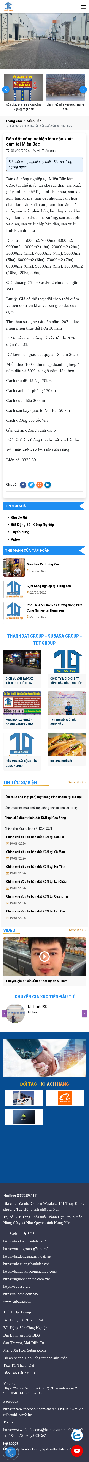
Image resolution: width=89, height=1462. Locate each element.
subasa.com (22, 1301)
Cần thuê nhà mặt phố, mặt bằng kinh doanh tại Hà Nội (43, 797)
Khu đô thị (18, 517)
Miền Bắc (34, 121)
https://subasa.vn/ (16, 1286)
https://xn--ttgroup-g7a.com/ (25, 1249)
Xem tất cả (76, 782)
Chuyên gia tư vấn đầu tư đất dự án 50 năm (36, 981)
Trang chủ (13, 121)
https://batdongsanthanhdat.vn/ (27, 1256)
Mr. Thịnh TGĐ (37, 1006)
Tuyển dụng (19, 532)
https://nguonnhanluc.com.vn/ (26, 1279)
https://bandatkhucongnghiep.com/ (30, 1271)
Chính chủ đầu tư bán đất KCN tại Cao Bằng (35, 818)
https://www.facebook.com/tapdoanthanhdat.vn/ (37, 1449)
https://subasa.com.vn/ (20, 1294)
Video (15, 539)
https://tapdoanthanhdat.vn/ (24, 1241)
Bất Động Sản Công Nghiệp (32, 525)
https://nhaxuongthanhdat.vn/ (26, 1264)
